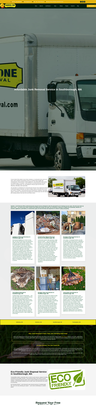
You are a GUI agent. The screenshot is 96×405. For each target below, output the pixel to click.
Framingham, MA (76, 322)
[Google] (84, 1)
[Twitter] (82, 1)
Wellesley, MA (19, 322)
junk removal (64, 336)
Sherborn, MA (38, 322)
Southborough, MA (57, 322)
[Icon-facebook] (81, 1)
